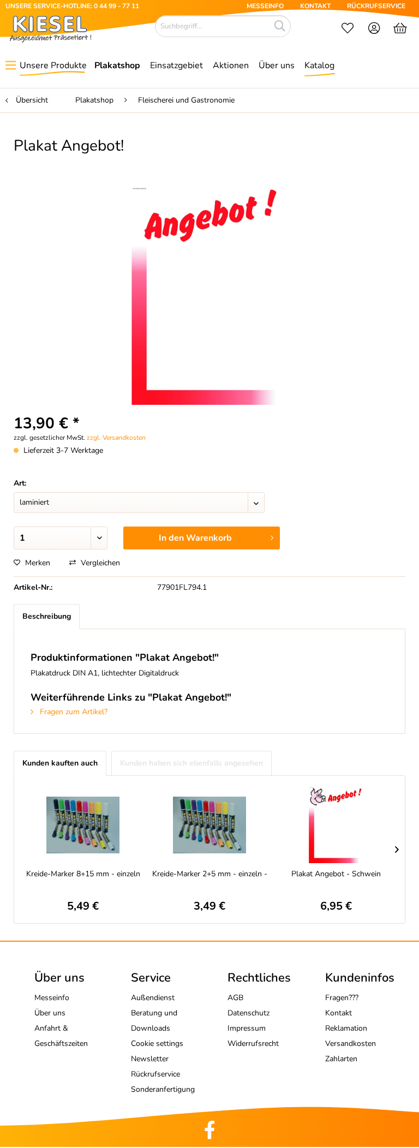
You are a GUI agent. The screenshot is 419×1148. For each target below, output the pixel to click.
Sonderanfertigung (163, 1089)
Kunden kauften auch (60, 763)
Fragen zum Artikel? (72, 712)
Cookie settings (157, 1043)
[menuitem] (347, 29)
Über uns (49, 1013)
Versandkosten (350, 1043)
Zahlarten (341, 1059)
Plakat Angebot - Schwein (336, 874)
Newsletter (150, 1059)
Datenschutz (249, 1013)
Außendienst (153, 997)
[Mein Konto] (374, 29)
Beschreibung (46, 616)
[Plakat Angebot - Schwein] (336, 825)
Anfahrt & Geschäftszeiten (61, 1036)
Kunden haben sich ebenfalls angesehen (191, 763)
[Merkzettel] (347, 29)
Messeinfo (51, 997)
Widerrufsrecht (253, 1043)
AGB (235, 997)
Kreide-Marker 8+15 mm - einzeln (83, 874)
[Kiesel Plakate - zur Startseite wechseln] (50, 29)
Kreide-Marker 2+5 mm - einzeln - (209, 874)
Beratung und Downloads (154, 1020)
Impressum (247, 1028)
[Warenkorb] (401, 29)
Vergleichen (99, 563)
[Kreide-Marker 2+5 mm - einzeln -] (209, 825)
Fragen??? (341, 997)
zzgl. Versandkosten (116, 437)
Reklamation (346, 1028)
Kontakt (338, 1013)
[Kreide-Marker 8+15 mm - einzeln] (83, 825)
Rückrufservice (155, 1074)
